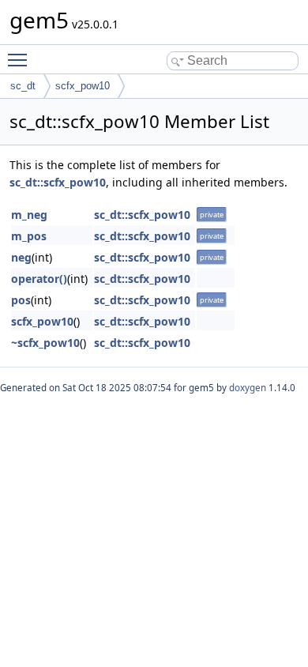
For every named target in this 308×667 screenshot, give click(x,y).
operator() (39, 278)
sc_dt (23, 86)
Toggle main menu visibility (20, 59)
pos (21, 299)
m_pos (29, 235)
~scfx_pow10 (45, 342)
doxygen (247, 388)
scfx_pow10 (82, 86)
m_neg (29, 214)
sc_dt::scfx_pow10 (57, 182)
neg (21, 257)
